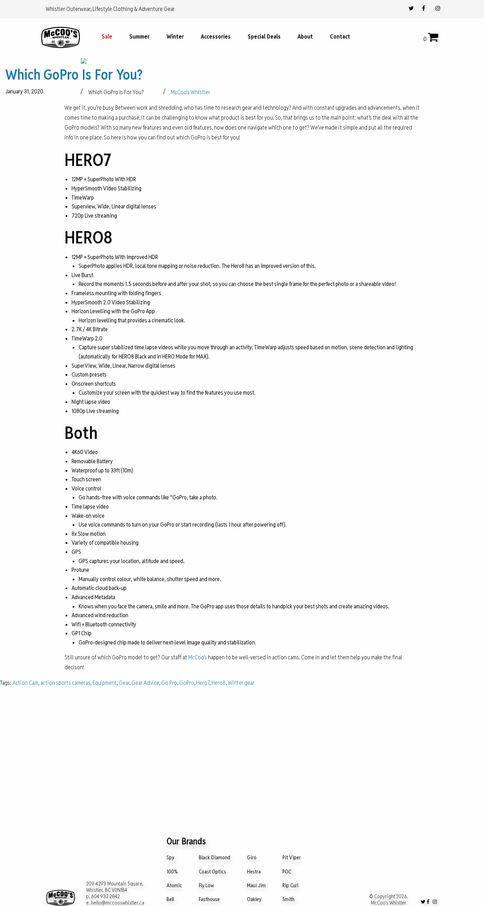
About (305, 36)
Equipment (104, 683)
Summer (139, 36)
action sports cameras (65, 683)
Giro (252, 858)
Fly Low (206, 886)
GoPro (186, 683)
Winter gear (241, 683)
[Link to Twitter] (411, 8)
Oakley (254, 899)
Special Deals (264, 36)
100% (172, 872)
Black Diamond (214, 858)
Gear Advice (145, 683)
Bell (170, 899)
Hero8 (219, 683)
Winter (175, 36)
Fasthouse (209, 899)
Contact (340, 36)
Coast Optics (212, 872)
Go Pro (169, 683)
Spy (170, 858)
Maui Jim (256, 886)
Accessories (216, 36)
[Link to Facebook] (423, 8)
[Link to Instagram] (437, 8)
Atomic (174, 886)
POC (286, 872)
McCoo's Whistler (190, 92)
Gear (124, 683)
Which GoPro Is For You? (73, 74)
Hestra (254, 872)
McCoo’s (197, 657)
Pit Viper (291, 858)
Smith (288, 899)
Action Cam (25, 683)
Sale (107, 36)
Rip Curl (290, 886)
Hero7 (202, 683)
